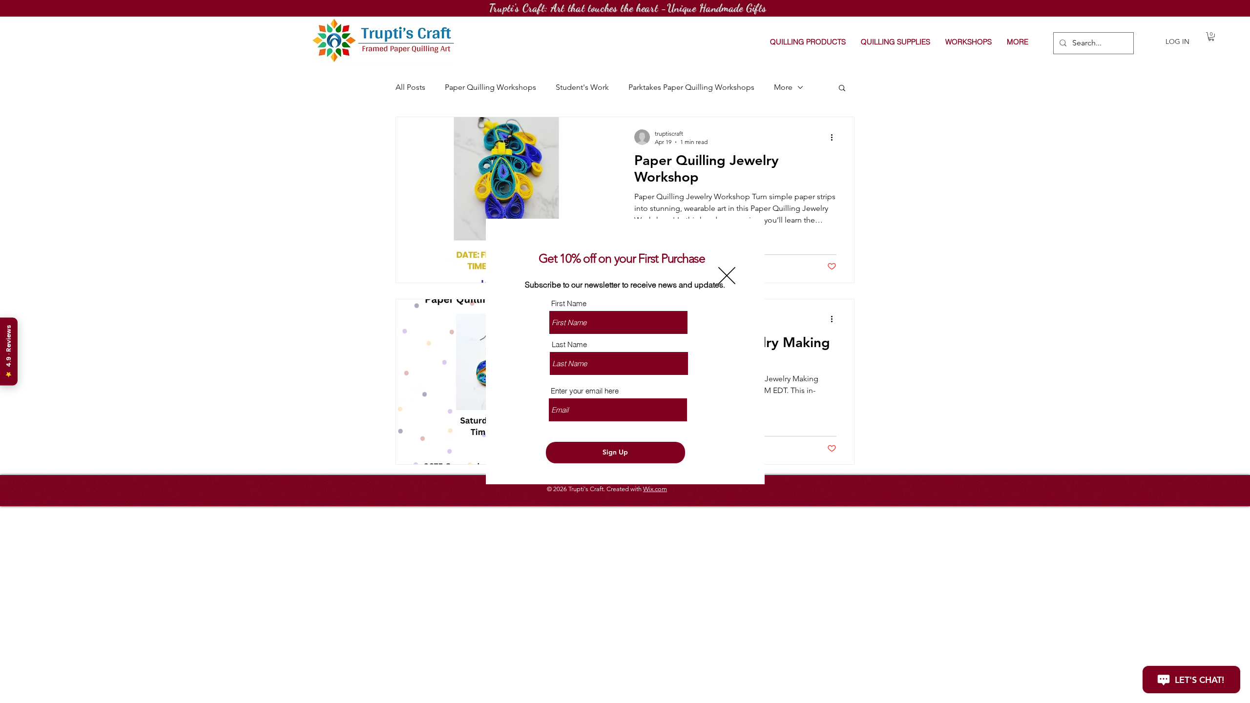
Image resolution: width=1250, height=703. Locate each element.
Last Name (569, 344)
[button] (726, 275)
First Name (568, 303)
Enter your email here (585, 390)
